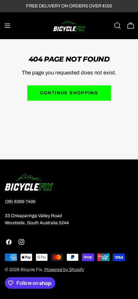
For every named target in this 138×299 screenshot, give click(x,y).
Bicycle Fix (31, 269)
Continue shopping (69, 92)
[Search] (117, 25)
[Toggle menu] (7, 25)
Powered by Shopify (64, 269)
